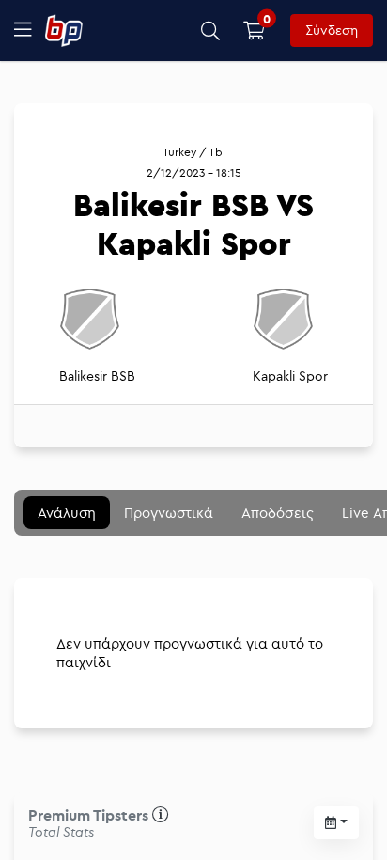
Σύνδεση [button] (331, 30)
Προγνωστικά (168, 513)
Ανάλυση (67, 513)
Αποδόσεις (277, 513)
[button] (211, 30)
